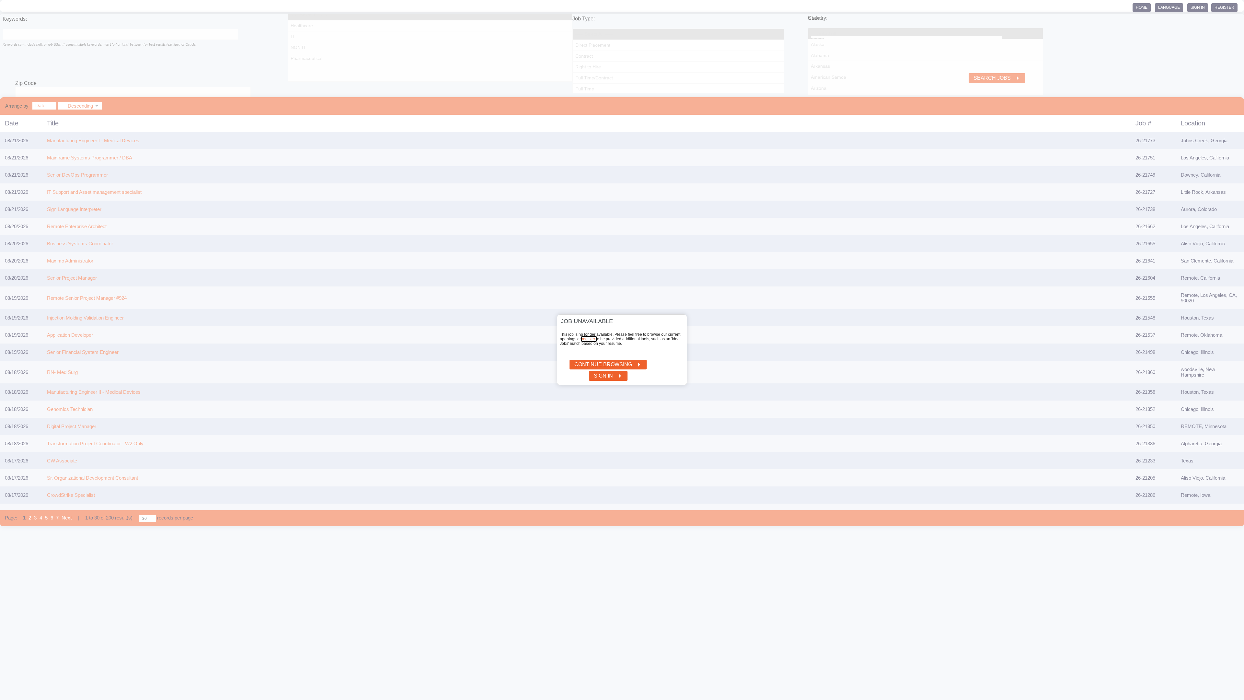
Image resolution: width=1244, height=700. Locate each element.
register (589, 339)
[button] (678, 322)
